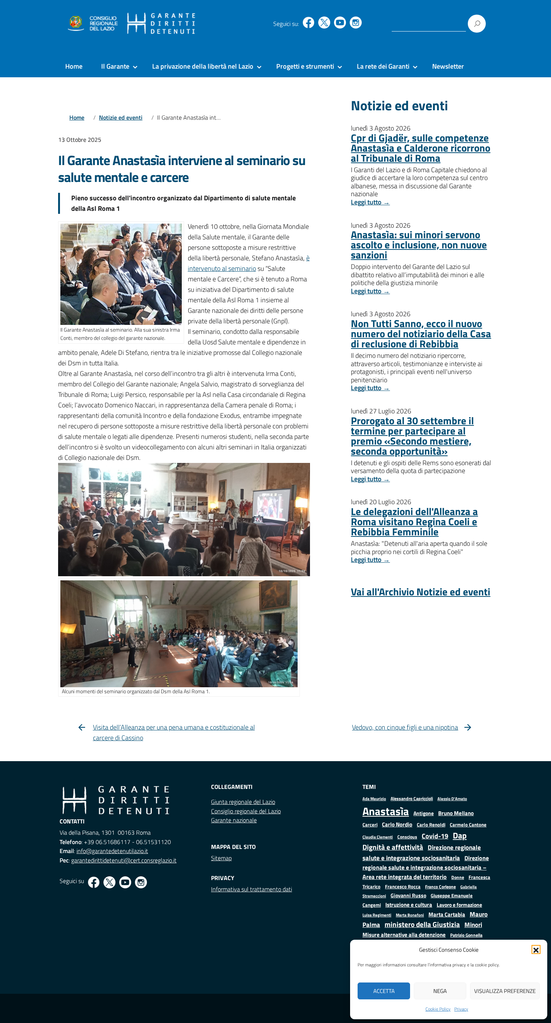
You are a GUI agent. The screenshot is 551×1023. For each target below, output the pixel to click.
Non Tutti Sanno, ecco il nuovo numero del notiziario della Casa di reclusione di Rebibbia (421, 333)
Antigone (423, 813)
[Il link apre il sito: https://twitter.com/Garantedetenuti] (324, 23)
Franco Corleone (440, 886)
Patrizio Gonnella (466, 935)
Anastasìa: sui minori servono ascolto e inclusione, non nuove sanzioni (419, 244)
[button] (536, 949)
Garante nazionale (234, 820)
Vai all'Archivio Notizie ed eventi (420, 591)
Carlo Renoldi (431, 824)
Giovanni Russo (408, 895)
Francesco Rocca (403, 886)
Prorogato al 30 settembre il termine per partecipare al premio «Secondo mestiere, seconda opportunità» (412, 435)
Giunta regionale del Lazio (243, 801)
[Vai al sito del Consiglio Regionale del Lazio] (92, 24)
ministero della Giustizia (422, 924)
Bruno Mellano (456, 813)
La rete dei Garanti (383, 66)
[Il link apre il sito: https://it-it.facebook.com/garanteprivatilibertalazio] (308, 23)
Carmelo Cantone (468, 824)
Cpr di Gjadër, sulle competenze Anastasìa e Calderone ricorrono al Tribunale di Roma (420, 147)
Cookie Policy (438, 1008)
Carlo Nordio (397, 824)
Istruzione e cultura (408, 904)
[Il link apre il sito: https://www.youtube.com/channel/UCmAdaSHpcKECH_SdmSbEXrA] (340, 23)
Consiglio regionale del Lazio (246, 811)
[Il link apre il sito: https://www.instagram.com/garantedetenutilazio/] (356, 23)
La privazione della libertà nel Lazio (202, 66)
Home (73, 66)
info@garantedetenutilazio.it (112, 850)
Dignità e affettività (392, 847)
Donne (457, 877)
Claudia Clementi (377, 837)
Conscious (407, 836)
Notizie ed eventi (120, 117)
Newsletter (448, 66)
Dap (460, 835)
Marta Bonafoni (410, 915)
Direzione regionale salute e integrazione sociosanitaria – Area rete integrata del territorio (425, 867)
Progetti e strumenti (305, 66)
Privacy (461, 1008)
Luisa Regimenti (376, 915)
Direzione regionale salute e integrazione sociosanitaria (421, 852)
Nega (440, 991)
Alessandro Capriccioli (412, 798)
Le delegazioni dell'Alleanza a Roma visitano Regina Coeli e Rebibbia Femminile (414, 521)
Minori (473, 925)
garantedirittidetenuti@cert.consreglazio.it (124, 860)
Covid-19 (435, 836)
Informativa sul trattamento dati (251, 889)
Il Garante (115, 66)
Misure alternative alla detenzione (404, 934)
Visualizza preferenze (505, 991)
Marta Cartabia (446, 914)
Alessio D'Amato (452, 798)
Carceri (369, 824)
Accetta (384, 991)
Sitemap (221, 857)
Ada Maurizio (374, 799)
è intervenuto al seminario (249, 263)
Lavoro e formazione (459, 905)
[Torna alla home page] (161, 24)
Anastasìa (385, 811)
